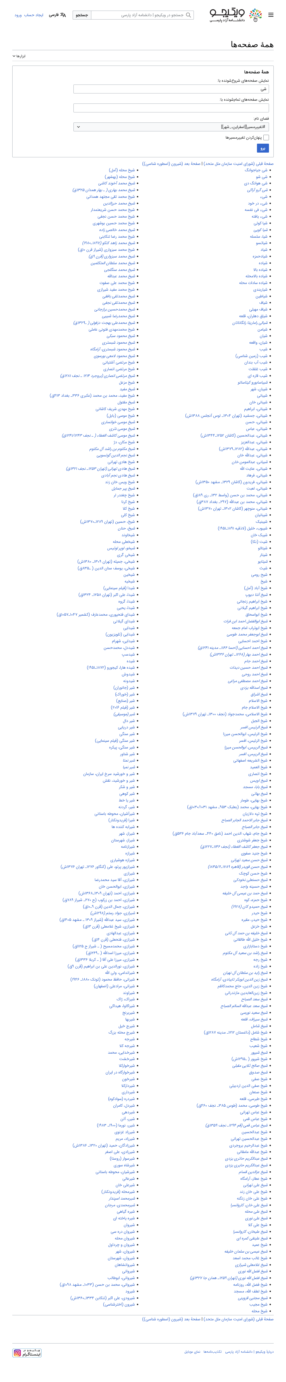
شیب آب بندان (256, 362)
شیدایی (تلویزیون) (120, 634)
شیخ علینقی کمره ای (252, 1238)
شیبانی (262, 396)
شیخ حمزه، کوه (256, 900)
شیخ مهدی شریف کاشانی (115, 409)
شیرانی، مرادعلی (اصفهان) (114, 986)
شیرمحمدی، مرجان (120, 1205)
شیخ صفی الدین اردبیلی (248, 1086)
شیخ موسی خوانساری (118, 422)
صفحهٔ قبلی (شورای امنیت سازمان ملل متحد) (239, 164)
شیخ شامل (259, 1026)
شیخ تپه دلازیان (255, 814)
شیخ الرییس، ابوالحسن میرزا (246, 747)
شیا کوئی (261, 223)
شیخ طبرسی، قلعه (254, 1099)
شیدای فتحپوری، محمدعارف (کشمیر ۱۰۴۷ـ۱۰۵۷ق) (96, 614)
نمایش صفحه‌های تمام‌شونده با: (244, 100)
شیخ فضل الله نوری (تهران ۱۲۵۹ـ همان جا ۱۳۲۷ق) (229, 1278)
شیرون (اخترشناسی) (119, 1304)
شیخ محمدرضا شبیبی (118, 316)
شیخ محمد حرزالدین (119, 203)
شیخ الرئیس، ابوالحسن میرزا (245, 734)
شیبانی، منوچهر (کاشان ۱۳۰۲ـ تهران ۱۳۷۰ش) (233, 508)
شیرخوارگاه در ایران (120, 1072)
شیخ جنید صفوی (254, 853)
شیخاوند (128, 535)
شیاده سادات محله (253, 283)
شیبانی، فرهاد (257, 475)
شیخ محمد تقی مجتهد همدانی (110, 197)
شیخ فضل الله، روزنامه (250, 1285)
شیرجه (130, 1039)
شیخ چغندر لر (124, 495)
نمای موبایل (192, 1351)
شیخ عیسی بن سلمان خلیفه (246, 1251)
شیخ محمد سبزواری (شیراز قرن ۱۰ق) (106, 250)
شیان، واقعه (258, 343)
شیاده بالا (260, 270)
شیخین (129, 575)
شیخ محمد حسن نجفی (116, 216)
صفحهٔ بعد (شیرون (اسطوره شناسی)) (171, 164)
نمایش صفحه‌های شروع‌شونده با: (243, 81)
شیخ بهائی (259, 794)
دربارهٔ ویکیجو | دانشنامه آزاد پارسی (249, 1351)
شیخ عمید (260, 1245)
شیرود (130, 1291)
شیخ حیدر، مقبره (255, 920)
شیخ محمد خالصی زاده (117, 230)
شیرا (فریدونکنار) (121, 820)
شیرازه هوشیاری (122, 860)
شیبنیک (262, 522)
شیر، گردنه (126, 807)
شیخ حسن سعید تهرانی (249, 860)
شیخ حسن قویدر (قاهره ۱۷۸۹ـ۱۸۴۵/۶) (238, 867)
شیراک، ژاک (126, 999)
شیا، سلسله (259, 236)
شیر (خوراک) (125, 694)
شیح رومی (259, 575)
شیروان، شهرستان (121, 1258)
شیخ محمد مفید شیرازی (116, 289)
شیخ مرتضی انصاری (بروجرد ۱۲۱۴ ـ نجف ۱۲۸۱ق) (97, 376)
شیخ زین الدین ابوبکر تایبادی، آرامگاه (239, 979)
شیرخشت (127, 1059)
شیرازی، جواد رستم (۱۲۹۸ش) (112, 913)
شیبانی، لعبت (257, 488)
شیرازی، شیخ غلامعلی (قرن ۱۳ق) (109, 926)
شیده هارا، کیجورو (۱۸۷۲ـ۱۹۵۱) (111, 667)
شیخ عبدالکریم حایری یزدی (246, 1165)
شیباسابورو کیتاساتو (253, 382)
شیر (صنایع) (125, 701)
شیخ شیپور (259, 1052)
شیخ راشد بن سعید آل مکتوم (245, 953)
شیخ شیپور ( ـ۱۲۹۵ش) (250, 1059)
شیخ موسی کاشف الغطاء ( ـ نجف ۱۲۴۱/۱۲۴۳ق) (98, 435)
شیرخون (128, 1079)
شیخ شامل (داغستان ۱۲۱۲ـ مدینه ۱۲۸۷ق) (236, 1032)
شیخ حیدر (260, 913)
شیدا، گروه (126, 601)
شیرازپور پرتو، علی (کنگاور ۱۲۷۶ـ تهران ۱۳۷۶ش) (98, 867)
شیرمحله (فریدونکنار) (118, 1192)
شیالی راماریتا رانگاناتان (250, 323)
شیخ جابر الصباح (255, 827)
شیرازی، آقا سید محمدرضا (115, 880)
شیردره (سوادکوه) (121, 1099)
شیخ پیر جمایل (123, 488)
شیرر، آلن (127, 1119)
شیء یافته (260, 216)
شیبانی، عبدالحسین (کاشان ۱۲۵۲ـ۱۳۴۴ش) (234, 435)
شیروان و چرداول (121, 1245)
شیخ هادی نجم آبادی (118, 475)
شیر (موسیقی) (124, 714)
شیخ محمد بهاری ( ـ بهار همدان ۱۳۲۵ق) (103, 190)
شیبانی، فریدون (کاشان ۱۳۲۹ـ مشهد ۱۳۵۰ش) (232, 482)
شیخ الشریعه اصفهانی (250, 760)
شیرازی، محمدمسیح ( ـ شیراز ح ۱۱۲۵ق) (104, 946)
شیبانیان (261, 515)
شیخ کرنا (128, 502)
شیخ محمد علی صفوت (117, 283)
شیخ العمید (259, 767)
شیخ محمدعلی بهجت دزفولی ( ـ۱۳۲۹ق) (104, 323)
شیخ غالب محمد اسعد (250, 1258)
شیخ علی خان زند (254, 1192)
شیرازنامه (128, 847)
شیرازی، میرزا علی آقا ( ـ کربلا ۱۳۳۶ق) (105, 960)
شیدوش (128, 674)
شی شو (262, 177)
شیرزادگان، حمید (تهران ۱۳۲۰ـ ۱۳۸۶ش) (104, 1145)
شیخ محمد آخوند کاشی (116, 183)
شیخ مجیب (258, 1304)
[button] (270, 15)
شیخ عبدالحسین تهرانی (249, 1139)
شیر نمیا (129, 767)
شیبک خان (259, 535)
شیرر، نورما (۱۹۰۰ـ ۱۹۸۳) (116, 1125)
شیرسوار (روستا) (122, 1158)
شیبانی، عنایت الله (254, 469)
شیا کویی (261, 230)
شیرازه (130, 853)
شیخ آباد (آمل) (256, 588)
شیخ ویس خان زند (120, 482)
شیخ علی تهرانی (255, 1185)
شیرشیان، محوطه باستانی (115, 1172)
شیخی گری (126, 555)
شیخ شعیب (258, 1046)
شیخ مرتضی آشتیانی (119, 362)
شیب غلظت (258, 369)
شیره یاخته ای (124, 1218)
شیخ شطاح (259, 1039)
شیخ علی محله (256, 1211)
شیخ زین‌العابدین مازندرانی (246, 993)
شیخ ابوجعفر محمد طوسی (247, 634)
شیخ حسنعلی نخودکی (250, 880)
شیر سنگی (127, 734)
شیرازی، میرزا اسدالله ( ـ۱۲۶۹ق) (110, 953)
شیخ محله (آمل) (122, 170)
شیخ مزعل (127, 382)
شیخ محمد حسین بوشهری (114, 223)
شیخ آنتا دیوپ (256, 595)
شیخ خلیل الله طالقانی (250, 939)
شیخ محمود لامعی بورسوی (114, 356)
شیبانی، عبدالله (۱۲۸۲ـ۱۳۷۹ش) (243, 449)
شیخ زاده (261, 966)
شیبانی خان (258, 402)
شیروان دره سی (123, 1232)
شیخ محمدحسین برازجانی (114, 309)
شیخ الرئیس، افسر (253, 741)
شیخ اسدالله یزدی (254, 688)
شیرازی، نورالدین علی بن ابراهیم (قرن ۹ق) (101, 966)
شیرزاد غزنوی (125, 1132)
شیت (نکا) (259, 542)
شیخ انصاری (258, 774)
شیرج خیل (126, 1026)
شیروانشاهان (125, 1265)
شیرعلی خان (125, 1185)
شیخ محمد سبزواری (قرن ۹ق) (112, 256)
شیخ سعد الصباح (254, 999)
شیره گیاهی (126, 1211)
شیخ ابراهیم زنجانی (252, 601)
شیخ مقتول (126, 402)
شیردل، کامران (124, 1105)
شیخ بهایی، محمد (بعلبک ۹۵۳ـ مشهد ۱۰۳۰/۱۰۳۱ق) (227, 807)
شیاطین (262, 296)
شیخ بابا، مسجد (255, 787)
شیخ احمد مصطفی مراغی (248, 681)
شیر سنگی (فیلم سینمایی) (115, 741)
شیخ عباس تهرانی (254, 1112)
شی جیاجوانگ (256, 170)
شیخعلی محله (124, 542)
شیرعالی (128, 1179)
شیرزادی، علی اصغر (120, 1152)
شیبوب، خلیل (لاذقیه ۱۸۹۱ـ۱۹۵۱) (243, 528)
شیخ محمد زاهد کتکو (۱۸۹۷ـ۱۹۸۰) (108, 243)
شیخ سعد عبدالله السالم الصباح (244, 1006)
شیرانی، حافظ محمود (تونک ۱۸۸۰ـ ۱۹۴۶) (102, 979)
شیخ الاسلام (258, 701)
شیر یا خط (127, 800)
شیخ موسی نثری (122, 429)
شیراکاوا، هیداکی (122, 1006)
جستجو (82, 15)
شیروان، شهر (125, 1251)
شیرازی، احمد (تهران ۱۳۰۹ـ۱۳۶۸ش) (106, 893)
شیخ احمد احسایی (253, 641)
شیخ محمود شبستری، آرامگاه (112, 349)
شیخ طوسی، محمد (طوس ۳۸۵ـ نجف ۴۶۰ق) (232, 1105)
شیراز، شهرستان (123, 840)
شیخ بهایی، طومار (254, 800)
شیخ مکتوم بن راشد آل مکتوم (112, 449)
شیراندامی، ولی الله (120, 973)
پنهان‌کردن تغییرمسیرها (244, 137)
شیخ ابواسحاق (257, 614)
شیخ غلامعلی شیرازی (251, 1265)
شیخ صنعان (258, 1092)
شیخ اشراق (259, 694)
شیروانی (128, 1271)
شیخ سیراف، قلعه (254, 1019)
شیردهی (128, 1112)
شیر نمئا (129, 760)
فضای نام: (261, 118)
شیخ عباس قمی (255, 1119)
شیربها (130, 1019)
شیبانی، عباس (257, 429)
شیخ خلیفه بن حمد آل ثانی (246, 933)
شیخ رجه (260, 960)
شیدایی (129, 628)
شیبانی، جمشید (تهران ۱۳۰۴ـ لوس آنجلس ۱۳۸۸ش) (226, 416)
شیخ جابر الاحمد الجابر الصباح (244, 820)
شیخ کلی (128, 515)
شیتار (264, 555)
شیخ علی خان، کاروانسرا (249, 1205)
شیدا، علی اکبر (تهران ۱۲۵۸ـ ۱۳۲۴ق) (106, 595)
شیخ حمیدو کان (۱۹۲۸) (249, 907)
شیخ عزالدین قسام (253, 1172)
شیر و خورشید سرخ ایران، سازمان (109, 774)
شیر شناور (127, 754)
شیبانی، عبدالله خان (252, 455)
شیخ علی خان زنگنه (252, 1198)
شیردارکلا (128, 1086)
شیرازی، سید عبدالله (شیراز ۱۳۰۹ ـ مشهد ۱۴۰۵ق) (97, 920)
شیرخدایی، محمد (121, 1052)
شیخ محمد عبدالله (121, 276)
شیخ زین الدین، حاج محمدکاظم (243, 986)
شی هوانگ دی (256, 183)
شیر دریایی (126, 727)
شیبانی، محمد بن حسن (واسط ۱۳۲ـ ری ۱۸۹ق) (230, 495)
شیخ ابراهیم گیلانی (252, 608)
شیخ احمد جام (256, 661)
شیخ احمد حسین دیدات (249, 667)
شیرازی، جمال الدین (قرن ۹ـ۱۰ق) (109, 907)
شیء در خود (258, 203)
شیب (263, 349)
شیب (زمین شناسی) (251, 356)
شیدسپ (128, 654)
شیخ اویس (259, 780)
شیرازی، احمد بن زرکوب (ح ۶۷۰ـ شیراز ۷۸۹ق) (99, 900)
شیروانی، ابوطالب (121, 1278)
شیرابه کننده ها (123, 827)
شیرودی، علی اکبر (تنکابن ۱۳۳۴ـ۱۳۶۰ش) (102, 1298)
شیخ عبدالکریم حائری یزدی (246, 1158)
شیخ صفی (259, 1079)
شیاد (264, 250)
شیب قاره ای (258, 376)
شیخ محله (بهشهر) (120, 177)
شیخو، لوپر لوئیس (121, 548)
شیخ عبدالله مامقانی (252, 1152)
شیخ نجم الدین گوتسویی (116, 455)
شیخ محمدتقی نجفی (119, 303)
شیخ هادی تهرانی (121, 462)
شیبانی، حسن (257, 422)
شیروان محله (125, 1238)
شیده (131, 661)
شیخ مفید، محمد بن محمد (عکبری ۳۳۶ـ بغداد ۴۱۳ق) (92, 396)
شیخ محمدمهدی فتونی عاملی (112, 329)
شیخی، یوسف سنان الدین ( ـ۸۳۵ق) (106, 568)
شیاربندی (260, 289)
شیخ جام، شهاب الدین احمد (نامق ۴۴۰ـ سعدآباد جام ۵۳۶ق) (220, 833)
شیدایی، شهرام (123, 641)
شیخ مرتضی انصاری (119, 369)
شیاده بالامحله (257, 276)
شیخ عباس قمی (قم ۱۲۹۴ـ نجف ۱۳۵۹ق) (236, 1125)
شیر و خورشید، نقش (119, 780)
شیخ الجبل (259, 721)
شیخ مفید (127, 389)
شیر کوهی (127, 794)
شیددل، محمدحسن (119, 648)
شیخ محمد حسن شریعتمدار (113, 210)
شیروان (129, 1225)
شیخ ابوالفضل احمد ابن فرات (245, 621)
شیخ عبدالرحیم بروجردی (248, 1145)
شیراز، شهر (127, 833)
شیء (264, 197)
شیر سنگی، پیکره (122, 747)
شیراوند (129, 993)
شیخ (264, 581)
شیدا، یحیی (126, 608)
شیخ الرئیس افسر (254, 727)
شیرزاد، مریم (125, 1139)
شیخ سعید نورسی (254, 1013)
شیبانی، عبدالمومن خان (250, 462)
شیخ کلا (129, 508)
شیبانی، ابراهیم (256, 409)
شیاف (263, 303)
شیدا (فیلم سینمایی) (119, 588)
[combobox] (171, 126)
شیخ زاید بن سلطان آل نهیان (245, 973)
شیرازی (129, 873)
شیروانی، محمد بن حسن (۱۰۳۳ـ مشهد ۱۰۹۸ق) (97, 1285)
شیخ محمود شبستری (118, 343)
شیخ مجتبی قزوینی (253, 1298)
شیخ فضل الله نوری (253, 1271)
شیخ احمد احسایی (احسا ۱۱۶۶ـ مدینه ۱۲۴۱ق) (233, 648)
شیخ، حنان (126, 528)
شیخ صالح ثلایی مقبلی (250, 1066)
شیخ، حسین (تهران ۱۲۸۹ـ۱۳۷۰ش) (107, 522)
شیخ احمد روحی (255, 674)
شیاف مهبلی (258, 309)
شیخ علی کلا (258, 1225)
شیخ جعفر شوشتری (252, 840)
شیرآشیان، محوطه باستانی (114, 814)
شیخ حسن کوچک (253, 873)
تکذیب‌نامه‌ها (213, 1351)
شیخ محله (260, 1311)
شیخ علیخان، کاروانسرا (250, 1232)
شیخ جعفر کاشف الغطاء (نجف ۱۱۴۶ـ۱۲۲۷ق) (234, 847)
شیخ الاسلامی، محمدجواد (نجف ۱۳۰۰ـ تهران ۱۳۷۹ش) (225, 714)
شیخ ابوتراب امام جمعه (250, 628)
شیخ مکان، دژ (124, 442)
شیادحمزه (260, 256)
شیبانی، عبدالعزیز (254, 442)
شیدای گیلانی (124, 621)
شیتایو (263, 561)
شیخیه (130, 581)
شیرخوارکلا (127, 1066)
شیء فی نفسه (256, 210)
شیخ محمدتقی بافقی (119, 296)
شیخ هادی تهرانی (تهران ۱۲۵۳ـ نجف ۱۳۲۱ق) (100, 469)
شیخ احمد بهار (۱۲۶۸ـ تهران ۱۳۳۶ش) (239, 654)
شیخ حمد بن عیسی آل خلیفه (245, 893)
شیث (263, 568)
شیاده (263, 263)
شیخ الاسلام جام (255, 707)
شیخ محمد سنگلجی (119, 270)
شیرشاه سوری (124, 1165)
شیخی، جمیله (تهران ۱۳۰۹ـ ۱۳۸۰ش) (106, 561)
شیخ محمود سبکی (121, 336)
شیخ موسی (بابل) (121, 416)
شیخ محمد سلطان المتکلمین (113, 263)
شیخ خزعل (259, 926)
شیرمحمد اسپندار (122, 1198)
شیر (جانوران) (124, 688)
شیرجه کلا (127, 1046)
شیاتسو (262, 243)
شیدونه (129, 681)
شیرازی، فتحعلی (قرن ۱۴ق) (113, 939)
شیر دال (129, 721)
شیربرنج (128, 1013)
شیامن (263, 329)
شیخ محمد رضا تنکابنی (117, 236)
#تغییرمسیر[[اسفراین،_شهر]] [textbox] (243, 127)
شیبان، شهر (259, 389)
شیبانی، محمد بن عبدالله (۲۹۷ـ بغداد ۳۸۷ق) (232, 502)
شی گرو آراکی (257, 190)
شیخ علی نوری (256, 1218)
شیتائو (263, 548)
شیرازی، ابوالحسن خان (117, 886)
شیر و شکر (127, 787)
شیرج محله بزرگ (121, 1032)
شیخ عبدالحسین (255, 1132)
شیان (264, 336)
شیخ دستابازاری (255, 946)
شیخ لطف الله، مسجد (251, 1291)
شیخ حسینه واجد (254, 886)
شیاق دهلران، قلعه (253, 316)
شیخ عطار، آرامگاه (254, 1179)
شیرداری (128, 1092)
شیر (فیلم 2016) (123, 707)
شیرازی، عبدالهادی (121, 933)
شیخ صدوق (258, 1072)
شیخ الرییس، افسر (253, 754)
